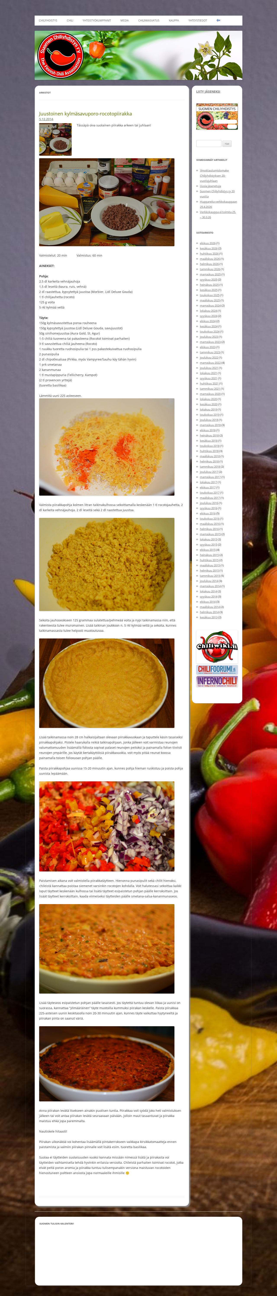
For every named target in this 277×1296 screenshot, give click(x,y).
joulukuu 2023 (209, 337)
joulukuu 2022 (209, 357)
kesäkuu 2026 (208, 248)
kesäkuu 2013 (208, 617)
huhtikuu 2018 (209, 451)
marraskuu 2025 (210, 274)
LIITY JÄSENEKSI (208, 91)
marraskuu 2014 (210, 586)
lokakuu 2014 (208, 591)
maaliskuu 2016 (210, 524)
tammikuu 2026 (210, 269)
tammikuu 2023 (210, 352)
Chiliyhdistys (48, 20)
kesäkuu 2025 (208, 290)
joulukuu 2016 (209, 503)
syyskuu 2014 (208, 596)
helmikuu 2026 (209, 264)
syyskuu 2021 (208, 378)
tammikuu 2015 (210, 576)
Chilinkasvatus (148, 20)
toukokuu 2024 (209, 331)
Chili (70, 20)
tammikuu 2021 (210, 389)
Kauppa (174, 20)
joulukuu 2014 (209, 581)
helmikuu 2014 (209, 612)
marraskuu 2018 (210, 425)
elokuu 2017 (208, 487)
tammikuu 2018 (210, 467)
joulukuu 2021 (209, 368)
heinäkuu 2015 (209, 555)
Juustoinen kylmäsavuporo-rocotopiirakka (85, 113)
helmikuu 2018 (209, 461)
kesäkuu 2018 (208, 441)
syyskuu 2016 (208, 508)
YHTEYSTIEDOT (197, 20)
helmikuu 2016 (209, 529)
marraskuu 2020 (210, 394)
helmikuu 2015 (209, 570)
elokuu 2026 (208, 243)
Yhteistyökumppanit (97, 20)
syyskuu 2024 (208, 316)
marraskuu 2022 (210, 363)
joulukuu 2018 (209, 420)
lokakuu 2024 (208, 311)
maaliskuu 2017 (210, 498)
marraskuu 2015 (210, 534)
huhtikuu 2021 (209, 383)
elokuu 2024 (208, 321)
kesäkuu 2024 (208, 326)
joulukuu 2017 (209, 472)
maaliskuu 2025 (210, 300)
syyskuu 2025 (208, 279)
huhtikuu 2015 (209, 560)
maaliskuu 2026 (210, 259)
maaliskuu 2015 (210, 565)
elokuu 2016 (208, 513)
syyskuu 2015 (208, 544)
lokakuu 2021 (208, 373)
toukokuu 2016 (209, 518)
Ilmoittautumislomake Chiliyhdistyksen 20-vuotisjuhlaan (214, 175)
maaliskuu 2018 (210, 456)
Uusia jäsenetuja (210, 186)
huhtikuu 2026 (209, 253)
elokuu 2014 (208, 602)
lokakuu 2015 (208, 539)
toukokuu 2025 (209, 295)
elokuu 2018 (208, 430)
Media (125, 20)
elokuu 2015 (208, 550)
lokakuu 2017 (208, 482)
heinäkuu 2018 (209, 435)
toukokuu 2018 (209, 446)
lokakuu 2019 (208, 409)
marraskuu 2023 (210, 342)
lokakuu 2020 (208, 399)
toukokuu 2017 (209, 492)
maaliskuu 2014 (210, 607)
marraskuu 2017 (210, 477)
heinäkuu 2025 (209, 285)
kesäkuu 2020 (208, 404)
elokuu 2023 (208, 347)
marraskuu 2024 (210, 305)
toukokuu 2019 (209, 415)
